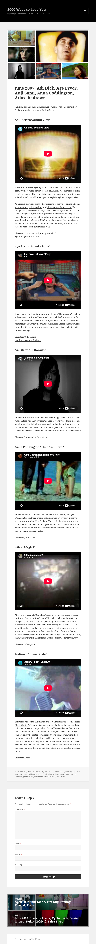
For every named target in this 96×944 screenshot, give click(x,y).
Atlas (50, 774)
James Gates (65, 774)
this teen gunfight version (59, 207)
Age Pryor (76, 772)
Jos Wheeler (38, 776)
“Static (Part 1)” (22, 725)
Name (18, 844)
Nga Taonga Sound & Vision (28, 236)
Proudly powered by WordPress (27, 939)
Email (18, 854)
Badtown (56, 774)
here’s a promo (42, 197)
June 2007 (47, 772)
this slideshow (35, 207)
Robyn (37, 772)
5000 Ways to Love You (26, 9)
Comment (20, 810)
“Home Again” (65, 314)
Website (18, 865)
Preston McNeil (49, 776)
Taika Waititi (61, 776)
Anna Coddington (30, 774)
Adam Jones (59, 772)
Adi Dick (68, 772)
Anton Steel (42, 774)
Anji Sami (18, 774)
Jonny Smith (28, 776)
